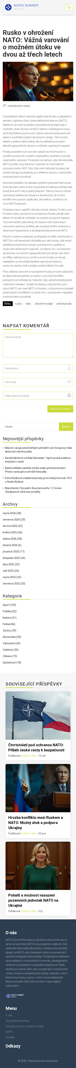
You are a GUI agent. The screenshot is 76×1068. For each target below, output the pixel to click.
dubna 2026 (12, 538)
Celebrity (10, 649)
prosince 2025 (14, 551)
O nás (9, 1015)
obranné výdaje (44, 303)
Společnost (12, 662)
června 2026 (13, 525)
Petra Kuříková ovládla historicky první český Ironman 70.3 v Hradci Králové (38, 480)
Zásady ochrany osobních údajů (25, 1026)
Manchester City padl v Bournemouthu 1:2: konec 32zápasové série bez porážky (33, 490)
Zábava (10, 656)
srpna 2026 (12, 513)
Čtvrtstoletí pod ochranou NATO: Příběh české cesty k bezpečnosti (36, 747)
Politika (10, 611)
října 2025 (11, 564)
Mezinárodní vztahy (19, 105)
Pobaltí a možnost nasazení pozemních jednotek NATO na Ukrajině (33, 900)
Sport (9, 604)
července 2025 (14, 583)
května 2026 (12, 532)
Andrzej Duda (63, 303)
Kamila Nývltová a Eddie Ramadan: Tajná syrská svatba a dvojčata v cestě (38, 459)
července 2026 (14, 519)
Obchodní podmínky (17, 1020)
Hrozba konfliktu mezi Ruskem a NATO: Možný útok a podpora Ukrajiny (35, 822)
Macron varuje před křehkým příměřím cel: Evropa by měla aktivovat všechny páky (38, 449)
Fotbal (9, 624)
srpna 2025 (12, 577)
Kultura (9, 617)
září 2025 (11, 570)
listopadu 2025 (14, 557)
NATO (28, 303)
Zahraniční (11, 643)
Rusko (18, 303)
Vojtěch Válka (28, 755)
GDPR (9, 1031)
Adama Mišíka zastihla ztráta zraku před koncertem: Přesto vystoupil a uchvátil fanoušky (35, 470)
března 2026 (12, 545)
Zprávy (9, 630)
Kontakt (10, 1037)
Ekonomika (12, 636)
